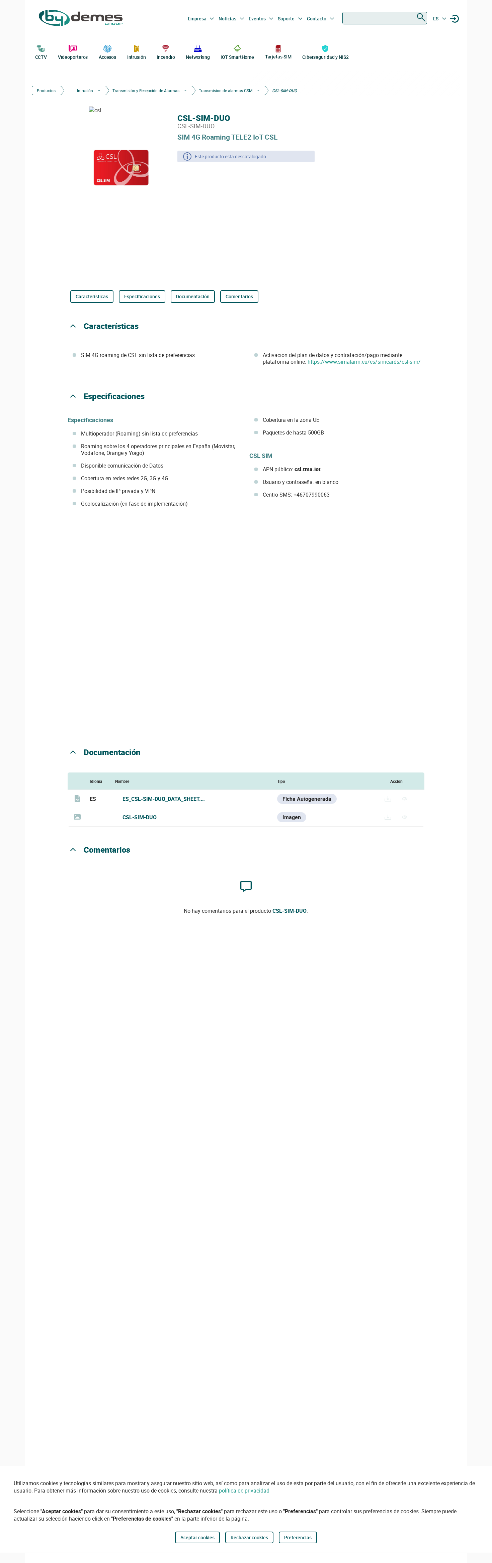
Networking (198, 57)
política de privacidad (244, 1490)
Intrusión (136, 57)
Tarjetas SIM (278, 56)
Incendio (166, 57)
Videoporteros (73, 57)
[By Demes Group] (81, 18)
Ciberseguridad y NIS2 (325, 57)
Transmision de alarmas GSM (225, 90)
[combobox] (384, 18)
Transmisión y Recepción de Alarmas (145, 90)
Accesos (107, 57)
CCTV (41, 57)
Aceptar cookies (197, 1537)
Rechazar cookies (249, 1537)
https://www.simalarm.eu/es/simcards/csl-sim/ (364, 361)
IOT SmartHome (237, 57)
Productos (46, 90)
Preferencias (298, 1537)
